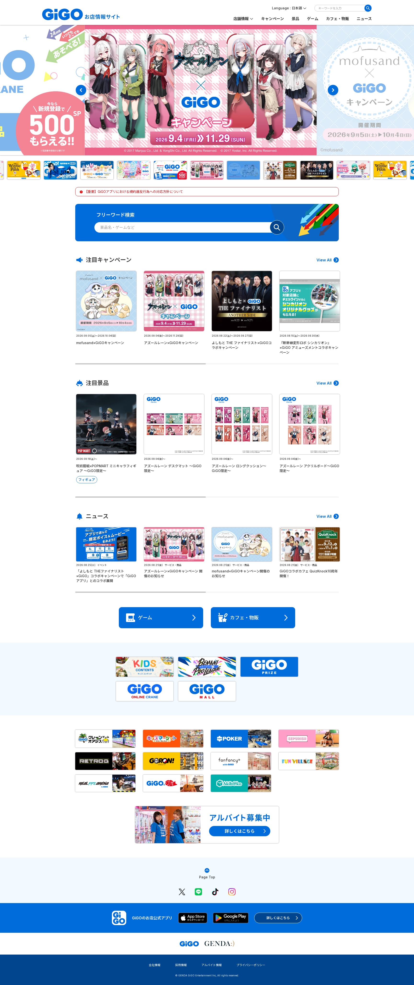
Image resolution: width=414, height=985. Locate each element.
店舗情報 (241, 18)
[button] (23, 170)
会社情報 (154, 965)
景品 (295, 18)
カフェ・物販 (337, 18)
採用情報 (181, 965)
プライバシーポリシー (250, 965)
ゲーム (312, 18)
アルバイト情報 (211, 965)
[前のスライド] (81, 90)
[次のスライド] (333, 90)
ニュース (364, 18)
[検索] (368, 8)
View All (324, 260)
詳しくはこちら (278, 918)
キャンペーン (272, 18)
